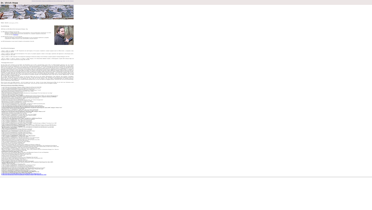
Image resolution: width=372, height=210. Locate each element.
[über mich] (66, 1)
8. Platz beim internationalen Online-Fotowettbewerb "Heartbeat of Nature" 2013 (19, 174)
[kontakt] (39, 1)
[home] (34, 1)
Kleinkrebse (15, 34)
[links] (72, 1)
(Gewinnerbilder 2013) (41, 174)
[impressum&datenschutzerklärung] (52, 1)
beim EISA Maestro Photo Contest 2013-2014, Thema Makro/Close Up (26, 173)
